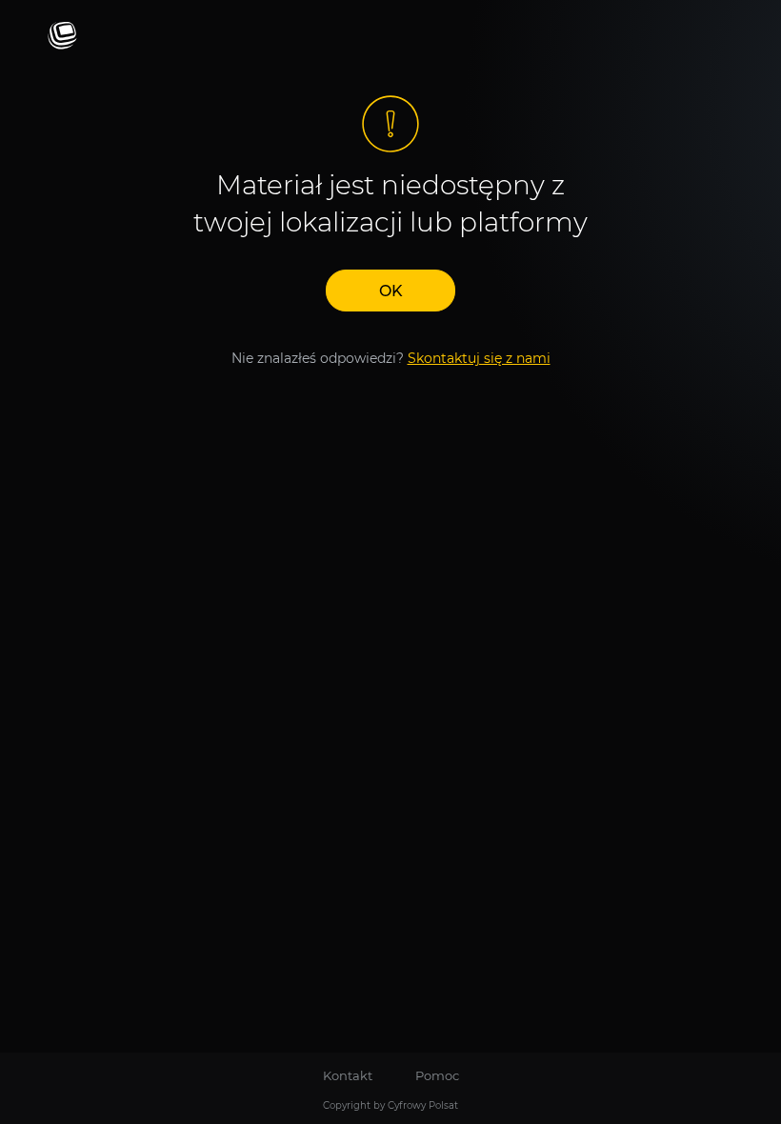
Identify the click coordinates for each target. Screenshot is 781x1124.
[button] (390, 290)
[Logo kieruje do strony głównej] (62, 36)
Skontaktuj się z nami (479, 358)
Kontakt (347, 1075)
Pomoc (437, 1075)
